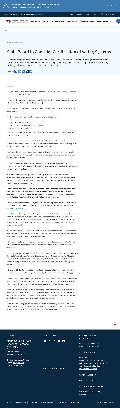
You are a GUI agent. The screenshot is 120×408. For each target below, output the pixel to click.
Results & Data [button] (71, 21)
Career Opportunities (87, 380)
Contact (79, 14)
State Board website (16, 208)
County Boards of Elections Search (92, 360)
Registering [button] (35, 21)
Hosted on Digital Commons (105, 402)
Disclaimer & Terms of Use (48, 402)
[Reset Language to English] (102, 14)
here (71, 273)
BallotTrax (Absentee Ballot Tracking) (93, 363)
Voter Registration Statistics (89, 366)
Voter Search (84, 358)
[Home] (16, 19)
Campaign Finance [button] (87, 21)
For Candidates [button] (57, 21)
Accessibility (33, 402)
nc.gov (95, 14)
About (71, 14)
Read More (46, 7)
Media (87, 14)
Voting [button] (45, 21)
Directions (38, 103)
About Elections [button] (103, 21)
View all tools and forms (88, 369)
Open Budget (75, 402)
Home (6, 30)
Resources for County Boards (90, 343)
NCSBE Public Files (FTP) (89, 346)
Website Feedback (20, 402)
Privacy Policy (63, 402)
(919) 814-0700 (18, 363)
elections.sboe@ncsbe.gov (22, 360)
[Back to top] (115, 325)
